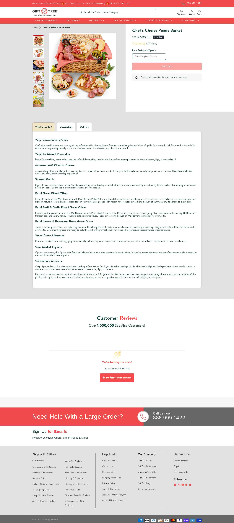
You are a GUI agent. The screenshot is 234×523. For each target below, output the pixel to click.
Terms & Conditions (111, 489)
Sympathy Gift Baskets (43, 495)
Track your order (181, 472)
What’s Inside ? (43, 127)
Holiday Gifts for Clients (76, 484)
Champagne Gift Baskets (44, 467)
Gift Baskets (38, 460)
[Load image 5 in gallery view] (38, 89)
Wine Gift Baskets (73, 461)
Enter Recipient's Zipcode (144, 50)
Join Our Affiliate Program (114, 494)
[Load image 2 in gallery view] (38, 53)
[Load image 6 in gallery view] (38, 101)
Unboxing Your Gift (147, 472)
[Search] (81, 12)
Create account (181, 460)
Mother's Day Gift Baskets (77, 495)
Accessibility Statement (113, 500)
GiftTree (41, 519)
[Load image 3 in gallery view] (38, 65)
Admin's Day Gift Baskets (44, 501)
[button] (97, 21)
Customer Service (110, 460)
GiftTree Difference (147, 466)
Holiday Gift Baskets (75, 478)
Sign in (177, 466)
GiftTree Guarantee (147, 477)
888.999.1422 (169, 417)
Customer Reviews (146, 489)
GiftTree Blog (144, 483)
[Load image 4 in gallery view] (38, 77)
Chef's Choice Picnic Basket (56, 27)
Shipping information (111, 477)
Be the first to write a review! (117, 377)
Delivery (84, 127)
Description (66, 127)
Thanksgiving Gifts (40, 489)
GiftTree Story (144, 460)
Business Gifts (39, 478)
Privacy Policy (108, 483)
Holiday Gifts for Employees (45, 484)
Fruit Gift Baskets (73, 467)
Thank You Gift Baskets (76, 472)
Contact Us (107, 466)
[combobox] (117, 12)
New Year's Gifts (73, 489)
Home (35, 27)
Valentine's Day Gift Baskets (74, 503)
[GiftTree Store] (45, 12)
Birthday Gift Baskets (42, 472)
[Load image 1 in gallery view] (38, 40)
